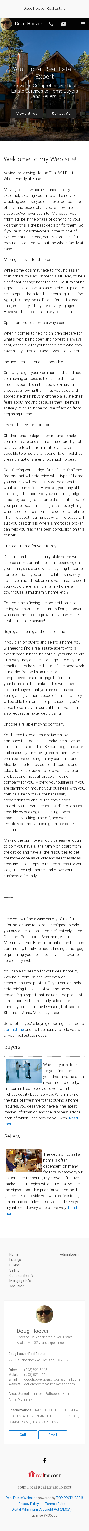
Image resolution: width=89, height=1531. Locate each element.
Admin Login (69, 1254)
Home (14, 1254)
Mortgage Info (20, 1281)
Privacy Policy (29, 1504)
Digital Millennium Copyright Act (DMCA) (42, 1509)
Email (63, 24)
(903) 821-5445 (35, 1370)
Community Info (21, 1275)
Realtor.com (44, 1473)
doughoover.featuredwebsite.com (49, 1384)
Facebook (44, 1460)
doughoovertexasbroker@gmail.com (52, 1379)
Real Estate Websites (21, 1498)
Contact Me (61, 113)
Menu (83, 24)
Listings (15, 1260)
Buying (14, 1265)
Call (51, 24)
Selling (14, 1270)
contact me (14, 1029)
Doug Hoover (28, 24)
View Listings (26, 113)
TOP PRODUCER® (70, 1498)
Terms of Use (55, 1504)
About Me (16, 1286)
